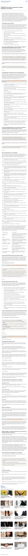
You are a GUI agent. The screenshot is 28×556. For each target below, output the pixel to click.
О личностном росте (6, 1)
